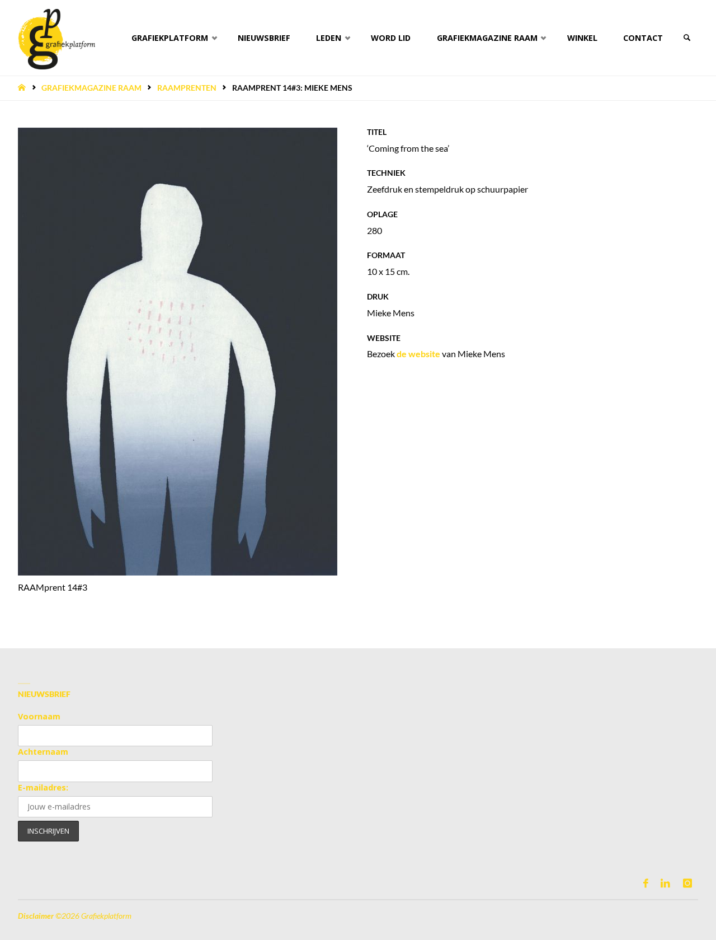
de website (418, 353)
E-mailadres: (43, 787)
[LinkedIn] (665, 883)
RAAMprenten (186, 87)
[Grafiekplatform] (56, 37)
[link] (686, 38)
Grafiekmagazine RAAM (91, 87)
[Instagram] (687, 883)
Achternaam (43, 751)
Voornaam (39, 716)
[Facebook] (645, 883)
